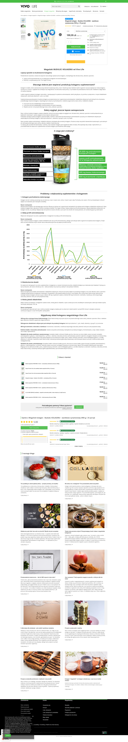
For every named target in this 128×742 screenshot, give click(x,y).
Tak (101, 426)
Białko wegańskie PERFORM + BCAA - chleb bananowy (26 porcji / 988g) (40, 397)
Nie (105, 426)
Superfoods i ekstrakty (75, 11)
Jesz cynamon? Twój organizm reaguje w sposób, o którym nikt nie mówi (83, 578)
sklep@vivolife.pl (34, 724)
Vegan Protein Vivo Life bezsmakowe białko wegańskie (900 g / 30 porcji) (40, 373)
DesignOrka (70, 736)
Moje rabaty (46, 717)
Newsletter (45, 719)
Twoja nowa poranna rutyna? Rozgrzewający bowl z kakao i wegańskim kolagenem (85, 532)
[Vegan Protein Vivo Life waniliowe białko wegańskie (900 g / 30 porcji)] (23, 369)
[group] (44, 34)
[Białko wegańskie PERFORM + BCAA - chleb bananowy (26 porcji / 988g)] (23, 397)
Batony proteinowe (37, 11)
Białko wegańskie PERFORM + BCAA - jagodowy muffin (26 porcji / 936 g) (40, 387)
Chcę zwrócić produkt (25, 711)
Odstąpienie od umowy (71, 715)
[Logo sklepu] (29, 6)
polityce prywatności (15, 723)
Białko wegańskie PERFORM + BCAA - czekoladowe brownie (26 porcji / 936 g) (41, 382)
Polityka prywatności (70, 712)
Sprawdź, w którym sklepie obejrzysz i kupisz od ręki (95, 45)
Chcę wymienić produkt (26, 713)
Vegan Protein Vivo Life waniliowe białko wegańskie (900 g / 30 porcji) (39, 368)
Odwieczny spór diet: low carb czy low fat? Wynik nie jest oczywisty (39, 531)
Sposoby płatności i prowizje (72, 707)
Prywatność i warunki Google (11, 725)
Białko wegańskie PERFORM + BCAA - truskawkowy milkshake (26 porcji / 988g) (42, 363)
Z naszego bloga (28, 453)
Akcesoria (95, 11)
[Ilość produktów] (69, 42)
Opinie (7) (78, 26)
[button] (29, 34)
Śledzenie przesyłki (25, 707)
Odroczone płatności (94, 49)
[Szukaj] (79, 6)
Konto (45, 700)
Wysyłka (67, 705)
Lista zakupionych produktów (50, 712)
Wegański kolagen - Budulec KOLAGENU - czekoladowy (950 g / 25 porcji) (40, 378)
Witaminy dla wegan (61, 11)
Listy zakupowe (47, 710)
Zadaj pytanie (79, 407)
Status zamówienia (25, 705)
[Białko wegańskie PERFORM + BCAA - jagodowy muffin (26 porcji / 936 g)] (23, 388)
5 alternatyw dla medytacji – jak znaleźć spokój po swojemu (37, 628)
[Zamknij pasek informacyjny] (105, 1)
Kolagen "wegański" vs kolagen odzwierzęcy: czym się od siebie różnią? (83, 679)
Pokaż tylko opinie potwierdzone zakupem (33, 434)
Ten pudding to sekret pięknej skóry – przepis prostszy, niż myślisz (39, 483)
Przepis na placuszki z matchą (73, 628)
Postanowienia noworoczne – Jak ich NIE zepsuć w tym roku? (38, 577)
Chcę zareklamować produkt (27, 709)
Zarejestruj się (46, 705)
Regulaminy (68, 700)
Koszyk (45, 707)
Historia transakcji (47, 715)
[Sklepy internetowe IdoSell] (104, 732)
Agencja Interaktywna (64, 736)
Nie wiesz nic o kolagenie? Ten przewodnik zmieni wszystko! (82, 483)
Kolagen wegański (49, 11)
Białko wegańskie (25, 11)
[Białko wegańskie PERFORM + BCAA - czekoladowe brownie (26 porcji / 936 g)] (23, 383)
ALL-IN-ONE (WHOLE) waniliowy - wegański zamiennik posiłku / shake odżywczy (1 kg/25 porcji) (45, 392)
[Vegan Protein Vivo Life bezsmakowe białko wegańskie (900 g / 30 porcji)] (23, 373)
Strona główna (24, 15)
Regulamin (68, 710)
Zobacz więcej (79, 446)
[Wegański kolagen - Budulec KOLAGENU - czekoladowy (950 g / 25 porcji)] (23, 378)
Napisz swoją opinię (34, 427)
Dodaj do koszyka (76, 46)
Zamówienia (24, 700)
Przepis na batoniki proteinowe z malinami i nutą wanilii (36, 679)
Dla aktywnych (87, 11)
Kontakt (102, 11)
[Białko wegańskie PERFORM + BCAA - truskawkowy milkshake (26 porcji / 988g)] (23, 364)
